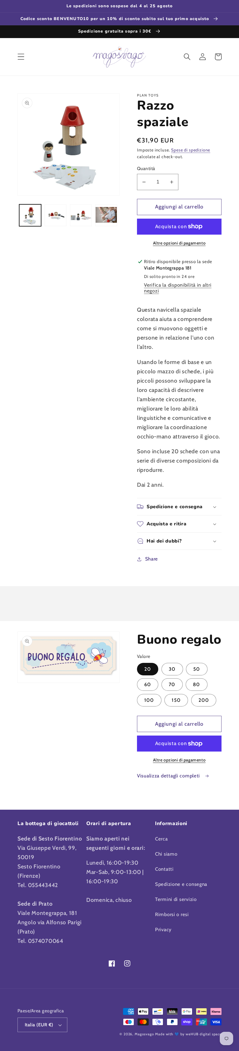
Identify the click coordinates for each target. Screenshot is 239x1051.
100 (149, 700)
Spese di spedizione (190, 150)
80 (196, 684)
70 (172, 684)
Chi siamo (166, 854)
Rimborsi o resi (172, 914)
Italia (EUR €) (39, 1024)
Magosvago (144, 1034)
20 (147, 669)
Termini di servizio (176, 899)
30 (172, 669)
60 (147, 684)
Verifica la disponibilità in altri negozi (177, 288)
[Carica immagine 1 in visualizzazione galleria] (30, 215)
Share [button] (151, 559)
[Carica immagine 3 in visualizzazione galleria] (81, 215)
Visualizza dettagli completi (169, 776)
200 (203, 700)
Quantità (146, 168)
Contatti (164, 869)
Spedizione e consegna (181, 884)
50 (196, 669)
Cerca (161, 839)
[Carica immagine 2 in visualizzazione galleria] (55, 215)
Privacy (163, 929)
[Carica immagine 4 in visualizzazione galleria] (106, 215)
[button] (21, 57)
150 (176, 700)
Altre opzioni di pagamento (179, 243)
